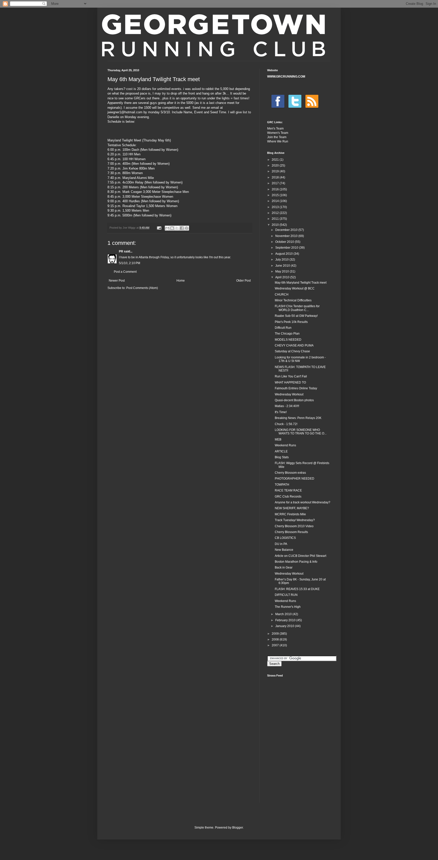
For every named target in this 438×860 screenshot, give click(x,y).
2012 (276, 213)
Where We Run (277, 141)
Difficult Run (283, 328)
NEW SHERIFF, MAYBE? (292, 508)
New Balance (284, 550)
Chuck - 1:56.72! (286, 424)
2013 (276, 207)
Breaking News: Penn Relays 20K (298, 418)
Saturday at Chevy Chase (292, 351)
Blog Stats (282, 457)
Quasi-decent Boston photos (294, 400)
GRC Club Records (288, 496)
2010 (276, 225)
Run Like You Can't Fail (291, 376)
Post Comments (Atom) (142, 288)
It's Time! (281, 412)
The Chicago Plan (287, 333)
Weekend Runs (285, 445)
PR (121, 251)
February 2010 (285, 620)
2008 (276, 639)
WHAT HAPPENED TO (290, 382)
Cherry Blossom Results (291, 532)
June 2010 (283, 265)
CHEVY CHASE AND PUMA (294, 345)
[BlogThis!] (172, 228)
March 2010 (284, 614)
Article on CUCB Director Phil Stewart (300, 556)
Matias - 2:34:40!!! (287, 406)
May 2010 (282, 271)
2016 (276, 189)
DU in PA (281, 544)
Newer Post (117, 280)
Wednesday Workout (289, 394)
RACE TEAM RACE (288, 490)
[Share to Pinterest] (186, 228)
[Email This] (167, 228)
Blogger (237, 827)
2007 (276, 645)
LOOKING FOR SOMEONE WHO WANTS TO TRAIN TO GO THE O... (300, 431)
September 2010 (287, 247)
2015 (276, 195)
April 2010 (282, 277)
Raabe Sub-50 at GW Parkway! (296, 316)
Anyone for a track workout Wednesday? (302, 502)
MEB (278, 439)
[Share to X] (176, 228)
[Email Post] (159, 227)
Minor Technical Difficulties (293, 300)
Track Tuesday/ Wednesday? (295, 520)
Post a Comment (125, 271)
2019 (276, 171)
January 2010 (285, 626)
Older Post (243, 280)
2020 (276, 165)
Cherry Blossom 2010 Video (294, 526)
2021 (276, 159)
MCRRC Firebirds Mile (290, 514)
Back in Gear (284, 567)
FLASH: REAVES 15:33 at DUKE (297, 589)
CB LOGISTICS (285, 538)
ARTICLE (281, 451)
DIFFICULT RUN (286, 595)
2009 (276, 633)
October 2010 (285, 242)
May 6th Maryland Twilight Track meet (300, 282)
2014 (276, 201)
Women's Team (277, 133)
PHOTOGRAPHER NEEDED (294, 478)
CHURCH (281, 294)
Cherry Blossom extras (290, 472)
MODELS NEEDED (288, 339)
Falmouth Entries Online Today (296, 388)
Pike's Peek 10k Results (291, 322)
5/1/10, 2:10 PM (129, 263)
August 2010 (284, 253)
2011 (276, 219)
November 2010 (286, 236)
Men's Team (275, 128)
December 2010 (286, 230)
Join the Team (276, 137)
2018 (276, 177)
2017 (276, 183)
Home (180, 280)
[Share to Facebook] (181, 228)
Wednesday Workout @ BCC (295, 288)
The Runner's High (288, 607)
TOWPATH (282, 484)
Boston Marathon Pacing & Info (296, 561)
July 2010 (282, 259)
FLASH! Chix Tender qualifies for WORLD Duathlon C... (297, 308)
